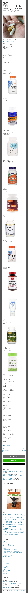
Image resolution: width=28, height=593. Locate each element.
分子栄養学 (19, 522)
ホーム (4, 541)
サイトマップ (5, 557)
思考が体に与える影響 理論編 (10, 549)
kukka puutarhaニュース (8, 565)
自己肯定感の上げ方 (7, 474)
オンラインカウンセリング (14, 516)
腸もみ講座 (12, 532)
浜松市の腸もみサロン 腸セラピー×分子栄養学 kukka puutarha (12, 9)
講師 (9, 534)
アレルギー (18, 514)
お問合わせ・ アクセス (7, 555)
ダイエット (22, 517)
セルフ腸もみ (10, 517)
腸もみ (7, 529)
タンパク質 (16, 517)
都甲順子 (12, 41)
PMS (3, 514)
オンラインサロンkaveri (8, 478)
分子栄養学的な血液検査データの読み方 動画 (12, 471)
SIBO (6, 514)
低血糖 (8, 522)
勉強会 (19, 524)
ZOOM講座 (5, 566)
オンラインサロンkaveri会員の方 (9, 547)
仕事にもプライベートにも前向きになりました (12, 475)
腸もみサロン (15, 529)
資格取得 (15, 534)
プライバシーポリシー (20, 591)
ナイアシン (8, 519)
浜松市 (13, 527)
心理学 (9, 526)
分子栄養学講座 (8, 524)
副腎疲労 (16, 524)
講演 (11, 534)
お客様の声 (5, 567)
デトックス (5, 519)
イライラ (21, 514)
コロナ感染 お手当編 (7, 479)
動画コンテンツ (6, 548)
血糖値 (6, 534)
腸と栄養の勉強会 (6, 570)
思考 (4, 569)
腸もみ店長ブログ (7, 445)
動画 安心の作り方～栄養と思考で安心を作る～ (14, 552)
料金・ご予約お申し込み (8, 553)
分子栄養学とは (6, 544)
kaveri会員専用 (6, 563)
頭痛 (17, 534)
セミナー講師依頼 (6, 556)
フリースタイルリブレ (16, 519)
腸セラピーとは (6, 542)
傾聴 (13, 522)
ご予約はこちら (15, 456)
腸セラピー (17, 532)
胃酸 (4, 529)
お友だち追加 (14, 460)
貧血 (13, 534)
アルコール (14, 514)
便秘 (11, 522)
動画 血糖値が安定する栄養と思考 (11, 551)
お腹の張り (10, 514)
